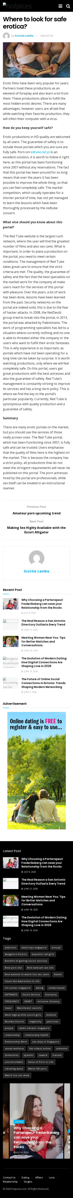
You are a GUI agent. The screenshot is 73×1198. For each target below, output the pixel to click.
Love (52, 1177)
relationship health (36, 1034)
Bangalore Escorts (16, 954)
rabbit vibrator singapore (34, 1028)
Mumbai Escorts (14, 1021)
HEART (28, 1001)
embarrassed (57, 987)
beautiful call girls (43, 954)
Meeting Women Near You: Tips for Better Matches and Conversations (43, 641)
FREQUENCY (12, 1001)
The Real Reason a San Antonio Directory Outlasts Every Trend (43, 623)
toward (43, 1055)
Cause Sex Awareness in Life (22, 981)
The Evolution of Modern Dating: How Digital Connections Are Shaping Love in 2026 (44, 662)
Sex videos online (40, 1048)
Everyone (51, 994)
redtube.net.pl (39, 152)
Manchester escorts (29, 1007)
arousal (56, 947)
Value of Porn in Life (41, 1061)
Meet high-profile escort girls (23, 1014)
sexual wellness (14, 1048)
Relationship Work (16, 1041)
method (51, 1014)
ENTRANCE (11, 994)
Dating (19, 1121)
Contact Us (9, 1177)
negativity (35, 1021)
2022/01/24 (46, 35)
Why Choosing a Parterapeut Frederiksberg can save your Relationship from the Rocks (42, 603)
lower (8, 1007)
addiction (10, 947)
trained (57, 1055)
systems (28, 1055)
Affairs (39, 1177)
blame (58, 974)
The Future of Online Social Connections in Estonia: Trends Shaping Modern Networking (43, 683)
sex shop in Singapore (45, 1041)
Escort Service (31, 994)
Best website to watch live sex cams (27, 974)
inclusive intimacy (48, 1001)
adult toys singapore (34, 947)
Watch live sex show (17, 1075)
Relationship (10, 1181)
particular (53, 1021)
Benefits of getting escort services (26, 960)
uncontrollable (14, 1061)
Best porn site (13, 967)
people (9, 1028)
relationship (12, 1034)
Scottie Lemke (24, 35)
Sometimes (11, 1055)
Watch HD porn (37, 1068)
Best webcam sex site (40, 967)
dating (39, 987)
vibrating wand (14, 1068)
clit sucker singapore (18, 987)
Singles (28, 1181)
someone (61, 1048)
